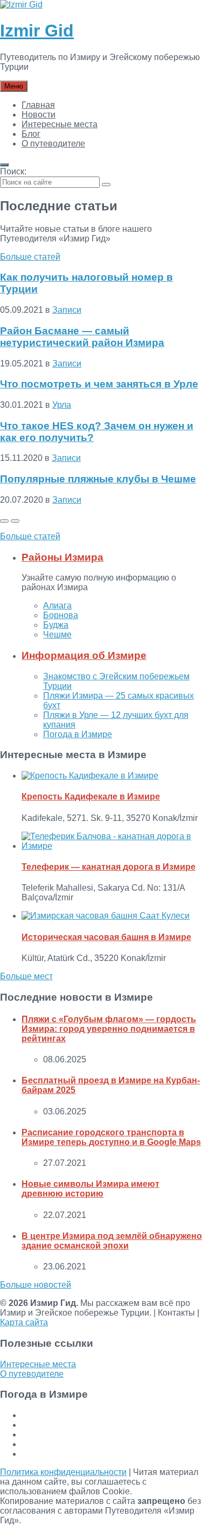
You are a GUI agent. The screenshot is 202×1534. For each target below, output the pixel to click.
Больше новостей (35, 1284)
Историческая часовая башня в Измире (106, 937)
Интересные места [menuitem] (59, 124)
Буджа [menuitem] (55, 624)
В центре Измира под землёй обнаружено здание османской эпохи (112, 1240)
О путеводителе (32, 1373)
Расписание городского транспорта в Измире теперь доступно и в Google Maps (111, 1137)
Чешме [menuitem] (57, 634)
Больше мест (26, 976)
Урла (61, 404)
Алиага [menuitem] (57, 605)
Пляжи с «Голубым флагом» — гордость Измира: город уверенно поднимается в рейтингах (109, 1029)
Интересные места (38, 1364)
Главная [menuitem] (38, 104)
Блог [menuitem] (31, 133)
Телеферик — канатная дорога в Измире (109, 866)
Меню (13, 86)
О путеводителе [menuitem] (53, 143)
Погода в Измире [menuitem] (77, 734)
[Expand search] (4, 164)
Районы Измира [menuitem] (62, 557)
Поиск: (13, 171)
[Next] (15, 521)
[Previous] (4, 521)
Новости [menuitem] (38, 114)
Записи (66, 309)
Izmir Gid (37, 30)
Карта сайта (24, 1322)
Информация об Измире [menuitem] (84, 655)
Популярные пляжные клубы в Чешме (98, 479)
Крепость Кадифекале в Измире (91, 796)
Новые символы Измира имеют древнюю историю (90, 1188)
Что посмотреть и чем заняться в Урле (99, 384)
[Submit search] (106, 184)
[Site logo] (21, 4)
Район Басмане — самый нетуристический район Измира (82, 336)
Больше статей (30, 256)
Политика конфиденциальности (63, 1472)
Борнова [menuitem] (60, 615)
